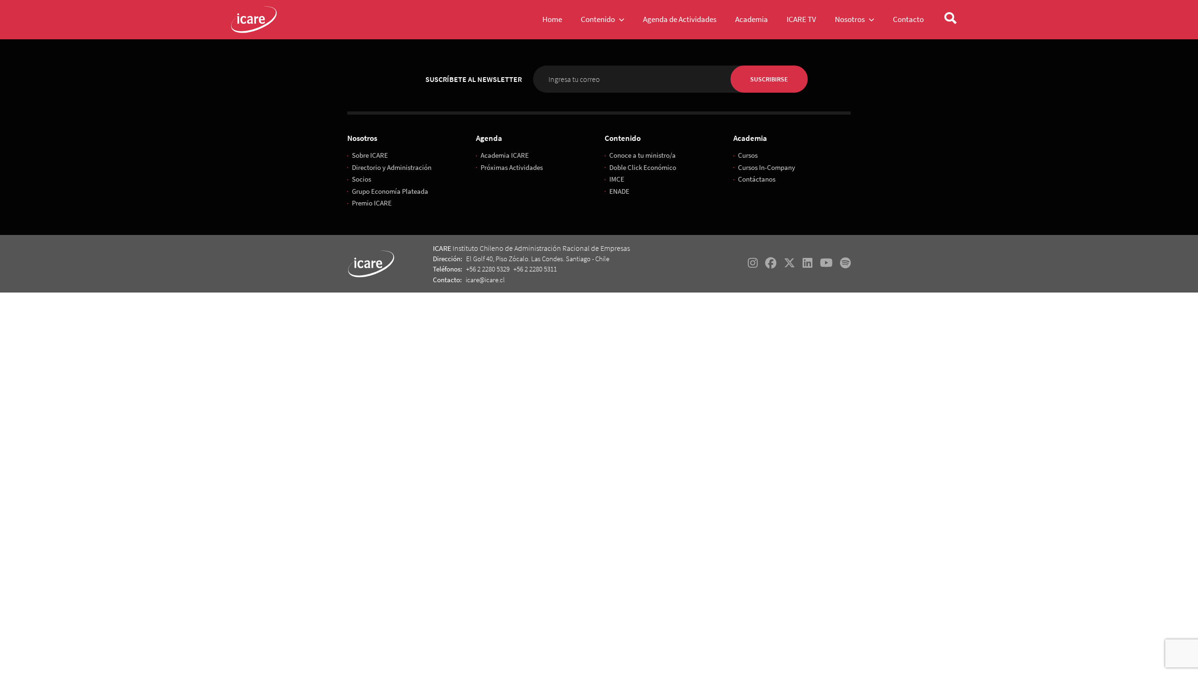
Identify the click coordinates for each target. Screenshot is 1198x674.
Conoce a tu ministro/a (642, 155)
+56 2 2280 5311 (535, 268)
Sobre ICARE (370, 155)
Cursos (748, 155)
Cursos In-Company (766, 167)
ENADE (619, 191)
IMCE (616, 179)
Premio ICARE (372, 202)
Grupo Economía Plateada (390, 191)
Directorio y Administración (391, 167)
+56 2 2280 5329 (488, 268)
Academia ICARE (505, 155)
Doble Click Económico (642, 167)
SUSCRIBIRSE (769, 79)
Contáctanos (756, 179)
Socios (361, 179)
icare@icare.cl (485, 279)
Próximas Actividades (512, 167)
